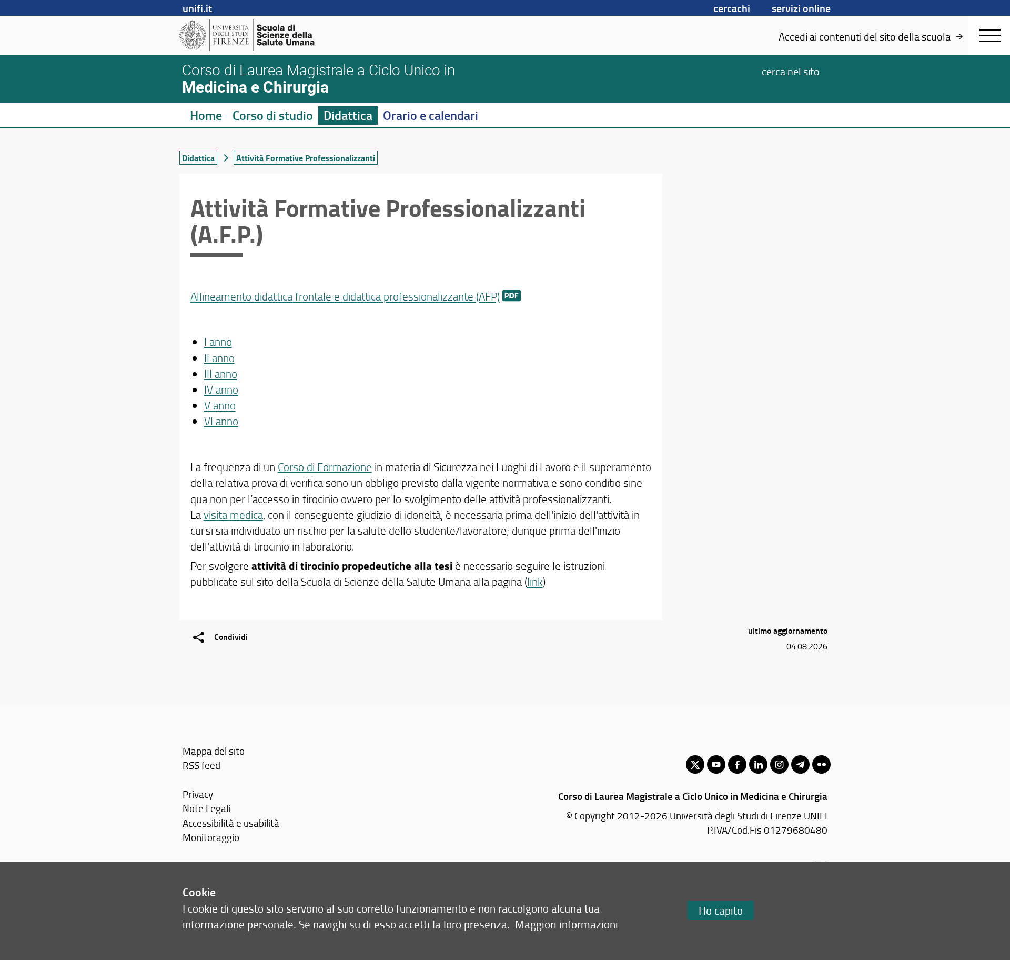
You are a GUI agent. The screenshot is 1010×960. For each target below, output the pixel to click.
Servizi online (801, 8)
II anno (219, 357)
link (535, 581)
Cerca (791, 70)
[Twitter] (695, 764)
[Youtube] (716, 764)
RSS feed (201, 765)
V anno (220, 405)
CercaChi (731, 8)
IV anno (221, 389)
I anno (218, 341)
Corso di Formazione (325, 466)
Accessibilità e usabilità (231, 823)
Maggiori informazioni (566, 924)
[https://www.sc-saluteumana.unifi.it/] (260, 35)
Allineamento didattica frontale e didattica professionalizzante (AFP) (345, 296)
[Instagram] (779, 764)
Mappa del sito (214, 751)
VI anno (221, 420)
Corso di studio (273, 115)
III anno (220, 373)
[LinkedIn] (758, 764)
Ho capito (721, 910)
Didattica (348, 115)
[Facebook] (737, 764)
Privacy (198, 794)
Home (206, 115)
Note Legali (206, 808)
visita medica (233, 514)
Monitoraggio (211, 837)
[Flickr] (821, 764)
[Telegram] (800, 764)
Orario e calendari (430, 115)
